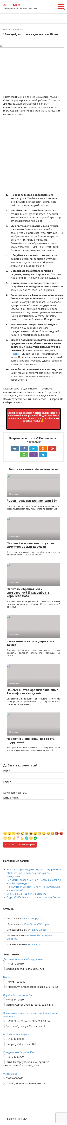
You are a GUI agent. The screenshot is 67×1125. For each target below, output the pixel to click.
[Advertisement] (33, 154)
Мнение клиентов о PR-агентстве (26, 893)
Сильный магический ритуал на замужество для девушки (30, 545)
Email (7, 781)
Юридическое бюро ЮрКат (18, 1052)
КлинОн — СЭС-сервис (37, 924)
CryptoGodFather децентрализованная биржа (33, 897)
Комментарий (11, 797)
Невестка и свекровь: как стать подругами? (31, 740)
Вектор (7, 977)
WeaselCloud (10, 1073)
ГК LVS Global (38, 929)
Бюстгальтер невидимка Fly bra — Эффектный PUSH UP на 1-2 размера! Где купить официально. (34, 873)
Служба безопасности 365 (18, 995)
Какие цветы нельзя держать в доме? (30, 643)
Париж (15, 353)
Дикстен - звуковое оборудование (23, 959)
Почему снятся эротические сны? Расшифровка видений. (32, 691)
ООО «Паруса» (33, 918)
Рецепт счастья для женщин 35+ (32, 500)
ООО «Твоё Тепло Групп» (17, 1034)
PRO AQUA (33, 944)
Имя (6, 770)
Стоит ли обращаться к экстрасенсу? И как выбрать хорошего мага (28, 592)
